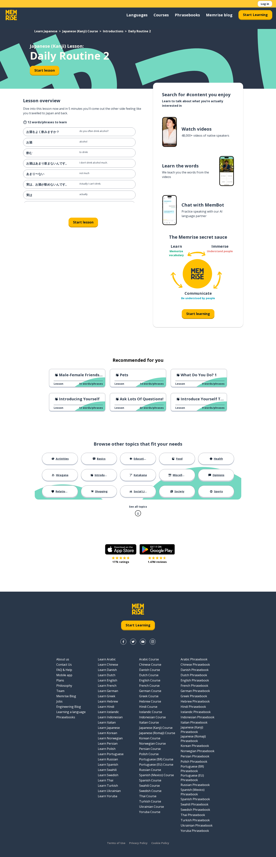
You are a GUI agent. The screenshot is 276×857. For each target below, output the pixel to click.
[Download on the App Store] (120, 549)
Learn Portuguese (111, 754)
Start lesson (44, 70)
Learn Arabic (107, 659)
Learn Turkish (108, 786)
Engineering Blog (68, 707)
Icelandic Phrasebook (196, 712)
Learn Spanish (108, 764)
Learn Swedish (108, 775)
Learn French (107, 686)
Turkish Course (150, 801)
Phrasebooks (187, 14)
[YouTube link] (143, 642)
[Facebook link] (123, 642)
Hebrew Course (150, 701)
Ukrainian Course (151, 807)
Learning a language (71, 712)
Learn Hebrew (108, 701)
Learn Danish (107, 670)
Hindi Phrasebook (193, 707)
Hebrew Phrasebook (195, 701)
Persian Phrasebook (195, 756)
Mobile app (64, 675)
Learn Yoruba (107, 796)
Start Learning (255, 14)
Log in (265, 4)
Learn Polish (106, 749)
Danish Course (149, 670)
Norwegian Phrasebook (197, 751)
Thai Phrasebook (193, 815)
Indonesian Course (152, 717)
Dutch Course (148, 675)
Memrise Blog (66, 696)
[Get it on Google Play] (157, 549)
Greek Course (148, 696)
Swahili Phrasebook (194, 804)
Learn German (108, 691)
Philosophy (64, 686)
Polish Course (149, 754)
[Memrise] (11, 15)
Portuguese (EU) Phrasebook (192, 777)
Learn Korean (107, 733)
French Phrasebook (194, 686)
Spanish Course (150, 780)
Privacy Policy (138, 843)
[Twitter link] (133, 642)
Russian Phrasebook (195, 785)
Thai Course (147, 796)
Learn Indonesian (110, 717)
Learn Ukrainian (109, 791)
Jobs (59, 701)
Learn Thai (105, 780)
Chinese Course (150, 664)
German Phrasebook (195, 691)
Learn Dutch (106, 675)
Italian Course (149, 722)
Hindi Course (148, 707)
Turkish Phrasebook (195, 820)
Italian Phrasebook (194, 722)
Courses (161, 14)
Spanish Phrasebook (195, 799)
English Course (149, 680)
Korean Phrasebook (195, 746)
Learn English (107, 680)
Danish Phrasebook (195, 670)
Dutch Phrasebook (194, 675)
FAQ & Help (64, 670)
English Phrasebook (195, 680)
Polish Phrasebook (194, 761)
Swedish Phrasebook (195, 810)
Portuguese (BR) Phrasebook (192, 768)
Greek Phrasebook (194, 696)
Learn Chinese (108, 664)
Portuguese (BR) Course (156, 759)
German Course (150, 691)
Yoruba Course (149, 812)
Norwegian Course (152, 743)
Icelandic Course (150, 712)
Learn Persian (108, 743)
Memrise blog (219, 14)
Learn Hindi (106, 707)
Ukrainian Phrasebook (197, 825)
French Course (149, 686)
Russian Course (150, 770)
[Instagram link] (153, 642)
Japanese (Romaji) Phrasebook (193, 738)
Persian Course (150, 749)
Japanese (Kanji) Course (80, 31)
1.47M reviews (157, 562)
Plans (60, 680)
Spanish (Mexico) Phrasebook (192, 792)
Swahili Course (149, 786)
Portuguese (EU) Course (156, 764)
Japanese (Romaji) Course (157, 733)
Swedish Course (150, 791)
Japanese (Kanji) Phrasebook (192, 729)
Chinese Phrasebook (195, 664)
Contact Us (64, 664)
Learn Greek (106, 696)
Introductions (113, 31)
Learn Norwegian (110, 738)
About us (62, 659)
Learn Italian (107, 722)
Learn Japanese (45, 31)
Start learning (198, 313)
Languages (137, 14)
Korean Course (149, 738)
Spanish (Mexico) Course (156, 775)
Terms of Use (116, 843)
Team (60, 691)
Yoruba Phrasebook (195, 831)
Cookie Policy (160, 843)
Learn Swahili (107, 770)
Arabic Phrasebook (194, 659)
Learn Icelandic (108, 712)
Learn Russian (108, 759)
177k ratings (120, 562)
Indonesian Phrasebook (197, 717)
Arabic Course (149, 659)
